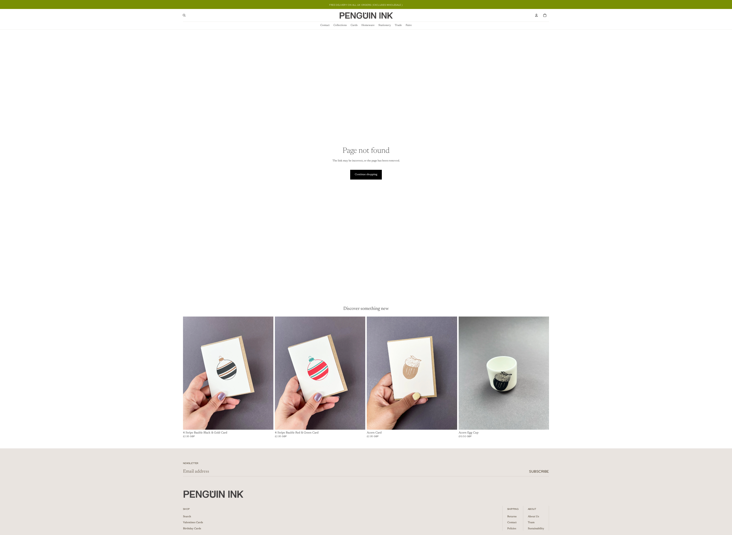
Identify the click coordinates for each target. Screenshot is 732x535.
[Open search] (184, 15)
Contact (512, 522)
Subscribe (539, 471)
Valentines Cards (193, 522)
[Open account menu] (536, 15)
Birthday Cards (192, 528)
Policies (511, 528)
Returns (512, 516)
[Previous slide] (188, 373)
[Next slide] (267, 373)
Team (531, 522)
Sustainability (536, 528)
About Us (533, 516)
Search (187, 516)
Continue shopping (366, 174)
